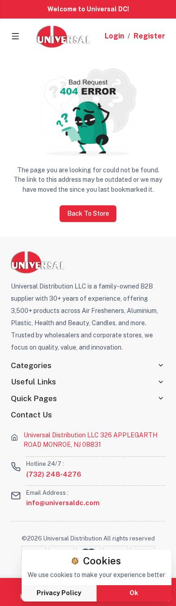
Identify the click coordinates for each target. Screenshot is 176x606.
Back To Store (88, 213)
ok (134, 593)
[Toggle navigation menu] (15, 36)
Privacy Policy (59, 593)
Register (149, 36)
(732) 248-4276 (53, 474)
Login (114, 36)
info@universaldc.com (63, 503)
